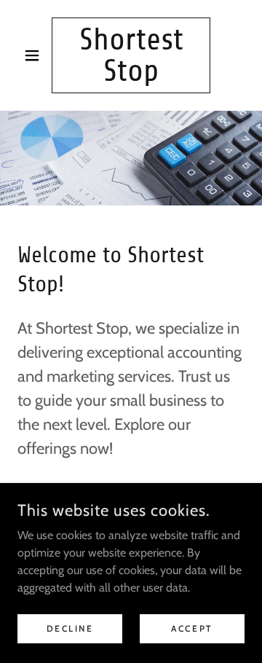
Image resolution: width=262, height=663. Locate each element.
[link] (131, 55)
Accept (192, 628)
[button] (34, 55)
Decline (70, 628)
